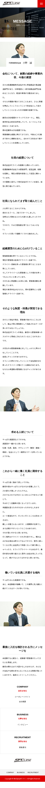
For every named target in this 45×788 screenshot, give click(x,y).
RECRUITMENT (33, 772)
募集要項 (22, 747)
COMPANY (10, 772)
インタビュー (22, 725)
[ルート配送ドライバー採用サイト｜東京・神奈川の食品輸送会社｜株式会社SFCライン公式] (11, 4)
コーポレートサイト (22, 697)
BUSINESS (21, 772)
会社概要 (22, 702)
